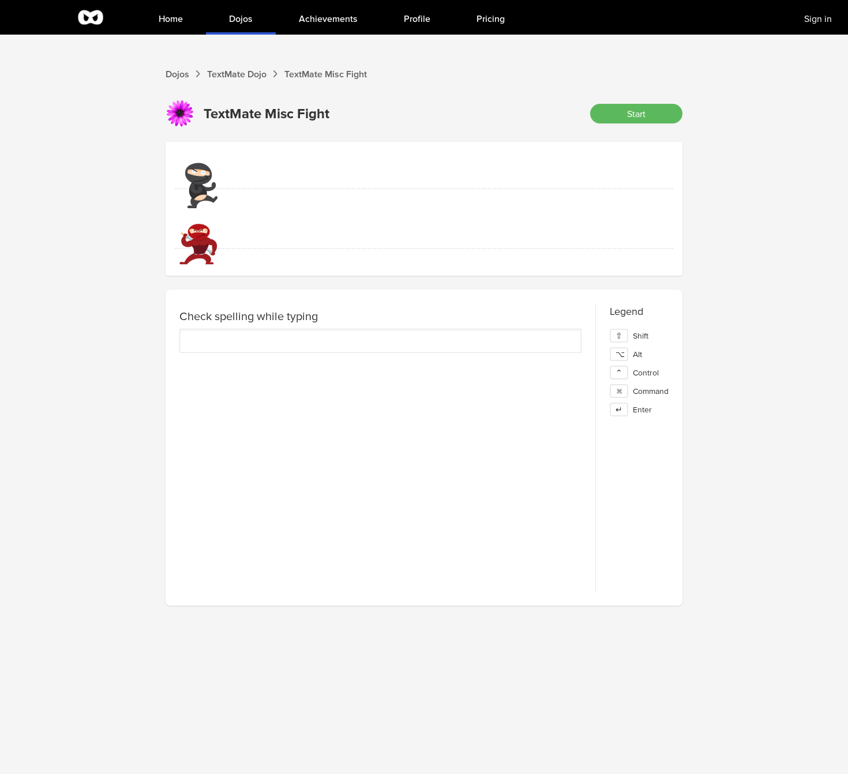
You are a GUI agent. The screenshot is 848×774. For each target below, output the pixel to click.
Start (636, 113)
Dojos (177, 74)
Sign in (818, 18)
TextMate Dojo (237, 74)
